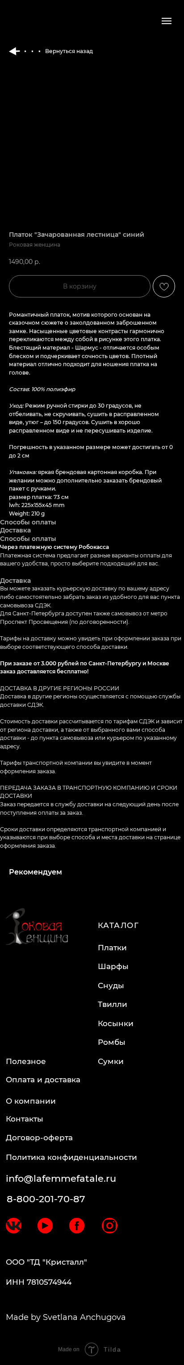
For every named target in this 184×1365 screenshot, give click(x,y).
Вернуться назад (69, 51)
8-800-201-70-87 (46, 1198)
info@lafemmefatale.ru (61, 1178)
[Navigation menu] (166, 21)
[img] (13, 1225)
